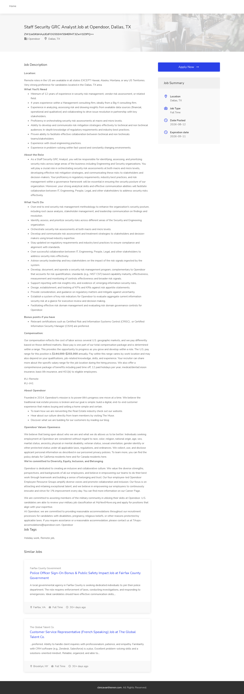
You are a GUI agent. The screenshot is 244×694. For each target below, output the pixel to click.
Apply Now (186, 67)
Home (12, 6)
